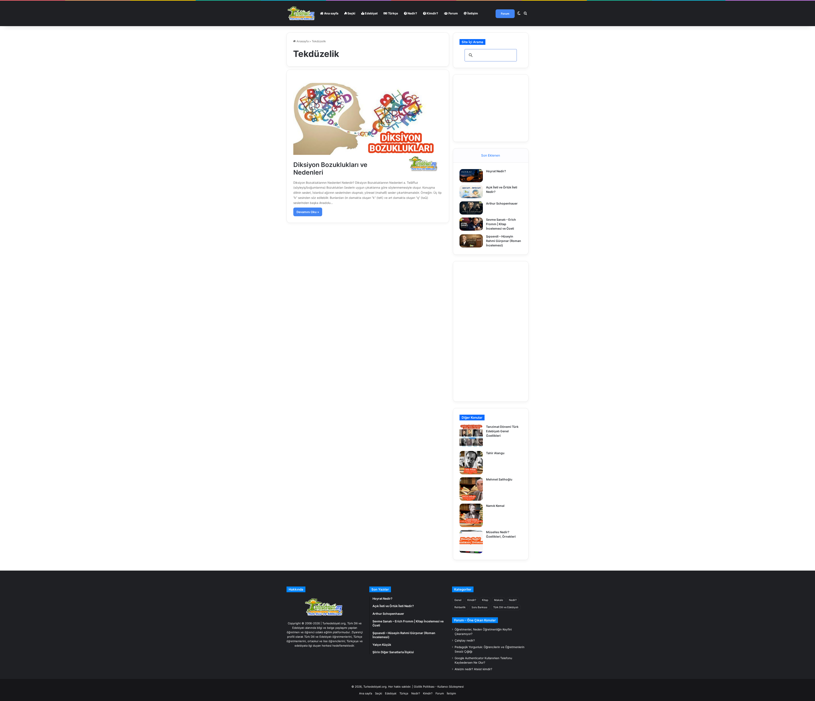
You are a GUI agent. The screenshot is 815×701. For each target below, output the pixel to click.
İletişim (472, 13)
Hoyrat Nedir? (496, 171)
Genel (457, 600)
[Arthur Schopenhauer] (471, 208)
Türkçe (392, 13)
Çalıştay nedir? (465, 640)
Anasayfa (302, 41)
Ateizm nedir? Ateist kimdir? (473, 669)
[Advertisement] (491, 107)
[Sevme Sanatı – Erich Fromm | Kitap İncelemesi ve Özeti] (471, 224)
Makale (498, 600)
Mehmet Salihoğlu (499, 479)
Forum (453, 13)
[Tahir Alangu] (471, 462)
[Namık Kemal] (471, 515)
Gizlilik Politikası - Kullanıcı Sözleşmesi (439, 686)
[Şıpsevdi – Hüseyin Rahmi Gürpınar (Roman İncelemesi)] (471, 240)
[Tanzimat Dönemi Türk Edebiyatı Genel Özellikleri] (471, 436)
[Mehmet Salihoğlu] (471, 489)
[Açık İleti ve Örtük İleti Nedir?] (471, 191)
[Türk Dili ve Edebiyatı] (302, 13)
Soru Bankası (479, 607)
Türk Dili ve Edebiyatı (505, 607)
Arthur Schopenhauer (502, 203)
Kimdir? (432, 13)
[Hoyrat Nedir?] (471, 175)
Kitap (485, 600)
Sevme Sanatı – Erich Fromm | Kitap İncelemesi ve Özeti (501, 224)
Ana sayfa (330, 13)
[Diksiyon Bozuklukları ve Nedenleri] (368, 126)
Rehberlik (460, 607)
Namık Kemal (495, 505)
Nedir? (412, 13)
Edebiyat (371, 13)
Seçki (351, 13)
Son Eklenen (490, 155)
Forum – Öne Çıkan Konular (475, 620)
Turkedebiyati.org (374, 686)
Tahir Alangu (495, 453)
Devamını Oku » (307, 212)
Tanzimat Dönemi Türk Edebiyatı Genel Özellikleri (502, 431)
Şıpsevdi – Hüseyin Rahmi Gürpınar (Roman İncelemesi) (503, 241)
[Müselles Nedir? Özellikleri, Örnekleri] (471, 541)
